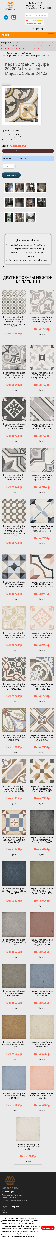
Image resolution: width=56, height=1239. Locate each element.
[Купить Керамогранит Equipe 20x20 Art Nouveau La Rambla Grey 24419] (42, 302)
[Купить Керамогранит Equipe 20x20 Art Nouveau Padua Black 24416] (14, 409)
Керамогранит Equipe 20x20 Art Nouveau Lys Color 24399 (14, 840)
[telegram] (6, 17)
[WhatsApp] (21, 17)
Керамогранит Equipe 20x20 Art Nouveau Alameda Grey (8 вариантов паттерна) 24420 (14, 322)
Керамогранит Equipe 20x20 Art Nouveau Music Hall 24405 (42, 686)
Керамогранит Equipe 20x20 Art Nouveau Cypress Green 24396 (42, 891)
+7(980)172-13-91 (34, 5)
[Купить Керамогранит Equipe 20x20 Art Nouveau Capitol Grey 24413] (42, 460)
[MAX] (13, 17)
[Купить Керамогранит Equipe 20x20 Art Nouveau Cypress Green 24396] (42, 873)
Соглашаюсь (47, 1228)
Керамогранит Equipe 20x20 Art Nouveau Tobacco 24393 (14, 993)
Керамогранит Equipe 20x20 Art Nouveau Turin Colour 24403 (42, 737)
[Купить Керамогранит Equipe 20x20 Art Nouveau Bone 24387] (28, 1129)
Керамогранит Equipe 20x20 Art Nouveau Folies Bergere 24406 (14, 686)
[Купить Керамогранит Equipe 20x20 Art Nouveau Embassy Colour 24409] (42, 566)
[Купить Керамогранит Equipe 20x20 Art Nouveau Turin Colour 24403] (42, 720)
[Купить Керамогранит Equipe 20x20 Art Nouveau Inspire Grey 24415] (42, 409)
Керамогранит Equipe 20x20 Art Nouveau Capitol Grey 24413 (42, 477)
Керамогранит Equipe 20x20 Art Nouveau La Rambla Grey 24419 (42, 319)
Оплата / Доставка (9, 1198)
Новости (5, 1215)
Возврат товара (8, 1203)
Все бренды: (6, 43)
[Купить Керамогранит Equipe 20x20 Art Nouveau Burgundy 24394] (42, 924)
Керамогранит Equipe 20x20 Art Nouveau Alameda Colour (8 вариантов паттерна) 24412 (14, 531)
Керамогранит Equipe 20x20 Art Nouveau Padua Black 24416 (14, 426)
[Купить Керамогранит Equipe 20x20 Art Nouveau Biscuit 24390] (42, 1027)
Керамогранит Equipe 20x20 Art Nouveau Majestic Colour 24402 (26, 56)
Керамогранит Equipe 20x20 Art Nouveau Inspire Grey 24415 (42, 426)
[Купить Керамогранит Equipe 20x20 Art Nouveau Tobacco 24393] (14, 976)
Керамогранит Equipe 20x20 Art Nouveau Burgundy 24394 (42, 942)
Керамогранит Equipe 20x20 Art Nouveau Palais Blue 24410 (14, 584)
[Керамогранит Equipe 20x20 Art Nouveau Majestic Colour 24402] (21, 105)
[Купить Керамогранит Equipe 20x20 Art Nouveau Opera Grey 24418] (14, 357)
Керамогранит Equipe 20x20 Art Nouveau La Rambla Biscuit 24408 (14, 635)
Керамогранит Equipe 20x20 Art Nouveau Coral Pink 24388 (42, 1095)
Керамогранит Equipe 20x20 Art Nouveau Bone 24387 (28, 1146)
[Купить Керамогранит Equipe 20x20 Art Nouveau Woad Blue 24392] (42, 976)
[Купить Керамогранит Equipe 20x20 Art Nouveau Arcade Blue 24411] (42, 511)
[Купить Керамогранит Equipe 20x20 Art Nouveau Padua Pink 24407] (42, 618)
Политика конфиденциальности (14, 1200)
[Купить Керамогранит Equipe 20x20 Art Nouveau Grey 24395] (14, 924)
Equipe (16, 53)
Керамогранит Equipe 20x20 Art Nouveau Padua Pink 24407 (42, 635)
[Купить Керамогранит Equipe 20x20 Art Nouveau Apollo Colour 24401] (14, 771)
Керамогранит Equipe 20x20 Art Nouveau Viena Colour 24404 (14, 737)
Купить (14, 339)
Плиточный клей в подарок (12, 1195)
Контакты (5, 1210)
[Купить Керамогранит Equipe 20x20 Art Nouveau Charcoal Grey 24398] (42, 822)
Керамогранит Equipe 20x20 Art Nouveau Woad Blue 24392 (42, 993)
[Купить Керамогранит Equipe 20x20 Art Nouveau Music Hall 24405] (42, 669)
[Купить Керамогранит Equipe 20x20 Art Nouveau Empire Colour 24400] (42, 771)
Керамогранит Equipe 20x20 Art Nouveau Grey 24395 (14, 942)
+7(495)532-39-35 (34, 3)
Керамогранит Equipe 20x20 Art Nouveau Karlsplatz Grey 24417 (42, 375)
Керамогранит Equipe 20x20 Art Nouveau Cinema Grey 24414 (14, 477)
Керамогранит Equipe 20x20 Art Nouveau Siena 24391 (14, 1044)
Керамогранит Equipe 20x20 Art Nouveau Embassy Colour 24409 (42, 584)
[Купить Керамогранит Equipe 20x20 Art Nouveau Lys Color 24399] (14, 822)
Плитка (9, 53)
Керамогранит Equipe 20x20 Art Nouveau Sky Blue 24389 (14, 1095)
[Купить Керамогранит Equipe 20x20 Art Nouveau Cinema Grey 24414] (14, 460)
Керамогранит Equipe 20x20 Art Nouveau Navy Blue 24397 (14, 891)
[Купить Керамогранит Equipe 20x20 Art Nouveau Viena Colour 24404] (14, 720)
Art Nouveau (26, 53)
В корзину (11, 175)
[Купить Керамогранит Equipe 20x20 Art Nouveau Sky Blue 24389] (14, 1078)
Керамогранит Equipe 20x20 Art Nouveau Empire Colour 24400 (42, 788)
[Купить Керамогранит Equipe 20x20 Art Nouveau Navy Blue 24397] (14, 873)
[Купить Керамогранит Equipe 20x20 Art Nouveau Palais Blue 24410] (14, 566)
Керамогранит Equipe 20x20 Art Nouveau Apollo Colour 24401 (14, 788)
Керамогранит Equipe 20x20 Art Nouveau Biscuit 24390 (42, 1044)
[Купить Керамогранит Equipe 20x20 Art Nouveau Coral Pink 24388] (42, 1078)
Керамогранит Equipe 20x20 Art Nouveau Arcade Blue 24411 (42, 528)
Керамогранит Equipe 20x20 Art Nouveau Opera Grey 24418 (14, 375)
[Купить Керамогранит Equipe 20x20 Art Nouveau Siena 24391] (14, 1027)
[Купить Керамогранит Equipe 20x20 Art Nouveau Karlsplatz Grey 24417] (42, 357)
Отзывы (5, 1213)
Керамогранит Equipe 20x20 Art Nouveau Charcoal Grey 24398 (42, 840)
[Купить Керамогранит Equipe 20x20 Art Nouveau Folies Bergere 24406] (14, 669)
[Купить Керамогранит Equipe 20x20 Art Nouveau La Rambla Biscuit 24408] (14, 618)
